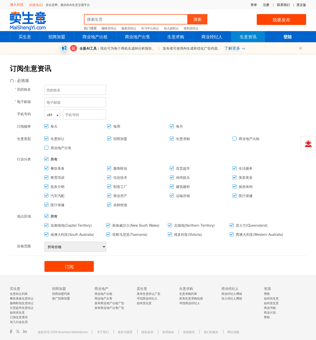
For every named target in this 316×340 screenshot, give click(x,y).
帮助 (267, 317)
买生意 (25, 36)
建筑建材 (183, 186)
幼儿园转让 (171, 28)
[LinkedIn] (25, 331)
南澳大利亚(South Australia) (72, 234)
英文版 (301, 4)
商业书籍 (270, 307)
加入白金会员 (19, 322)
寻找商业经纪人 (147, 298)
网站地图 (233, 332)
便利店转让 (191, 28)
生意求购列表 (188, 293)
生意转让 (57, 138)
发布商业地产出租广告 (109, 303)
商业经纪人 (211, 36)
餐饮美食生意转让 (22, 298)
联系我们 (283, 4)
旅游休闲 (246, 186)
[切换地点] (35, 4)
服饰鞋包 (120, 168)
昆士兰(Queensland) (252, 225)
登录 (254, 4)
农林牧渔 (120, 204)
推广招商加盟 (61, 298)
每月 (179, 126)
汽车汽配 (57, 195)
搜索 (197, 19)
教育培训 (57, 177)
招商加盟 (56, 36)
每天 (54, 126)
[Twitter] (18, 331)
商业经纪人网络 (231, 293)
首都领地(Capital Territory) (71, 225)
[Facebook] (11, 331)
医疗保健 (246, 195)
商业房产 (120, 195)
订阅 (69, 266)
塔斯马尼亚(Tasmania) (129, 234)
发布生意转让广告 (148, 293)
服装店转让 (128, 28)
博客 (267, 293)
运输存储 (183, 195)
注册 (266, 4)
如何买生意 (17, 312)
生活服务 (246, 168)
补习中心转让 (150, 28)
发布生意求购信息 (191, 298)
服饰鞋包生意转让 (22, 303)
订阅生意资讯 (19, 317)
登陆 (287, 37)
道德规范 (189, 332)
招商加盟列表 (61, 293)
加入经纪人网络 (231, 298)
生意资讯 (248, 36)
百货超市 (183, 168)
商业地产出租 (95, 36)
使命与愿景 (125, 332)
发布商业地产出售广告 (109, 307)
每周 (116, 126)
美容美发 (246, 177)
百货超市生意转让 (22, 307)
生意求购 (175, 36)
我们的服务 (211, 332)
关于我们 (103, 332)
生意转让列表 (19, 293)
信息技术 (120, 177)
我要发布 (281, 19)
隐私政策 (147, 332)
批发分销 (57, 186)
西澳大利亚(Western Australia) (259, 234)
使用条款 (168, 332)
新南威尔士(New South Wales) (135, 225)
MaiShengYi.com (32, 21)
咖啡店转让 (109, 28)
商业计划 (270, 312)
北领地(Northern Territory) (194, 225)
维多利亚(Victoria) (188, 234)
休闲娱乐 (183, 177)
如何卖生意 (144, 303)
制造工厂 (120, 186)
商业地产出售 (137, 36)
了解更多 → (234, 48)
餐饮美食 (57, 168)
